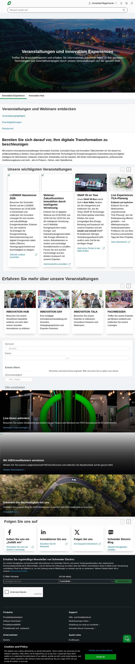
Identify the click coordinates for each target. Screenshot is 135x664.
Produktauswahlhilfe (12, 625)
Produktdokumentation (13, 617)
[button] (31, 379)
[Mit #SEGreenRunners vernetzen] (67, 453)
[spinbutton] (35, 358)
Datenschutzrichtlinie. (19, 571)
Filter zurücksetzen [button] (15, 387)
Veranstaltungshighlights (13, 116)
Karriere (6, 640)
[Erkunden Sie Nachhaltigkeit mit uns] (67, 496)
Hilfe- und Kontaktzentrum (80, 617)
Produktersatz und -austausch (16, 628)
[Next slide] (129, 169)
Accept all (101, 657)
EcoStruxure (74, 640)
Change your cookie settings (101, 650)
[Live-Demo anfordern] (67, 411)
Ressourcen (7, 128)
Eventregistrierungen (12, 122)
